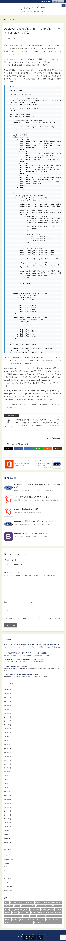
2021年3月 (7, 784)
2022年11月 (7, 744)
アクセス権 (40, 919)
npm (28, 912)
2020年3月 (7, 823)
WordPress (31, 919)
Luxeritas (51, 909)
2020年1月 (7, 830)
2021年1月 (7, 791)
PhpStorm (58, 912)
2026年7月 (7, 690)
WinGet (23, 919)
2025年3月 (7, 705)
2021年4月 (7, 780)
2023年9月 (7, 725)
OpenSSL (41, 912)
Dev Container (56, 902)
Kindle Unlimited (35, 909)
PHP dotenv (50, 912)
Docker (17, 905)
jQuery (26, 909)
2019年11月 (7, 838)
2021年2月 (7, 787)
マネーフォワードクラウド (54, 919)
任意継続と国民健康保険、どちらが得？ (16, 666)
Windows (7, 875)
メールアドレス (29, 602)
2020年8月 (7, 803)
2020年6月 (7, 811)
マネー (6, 882)
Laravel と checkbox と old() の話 (26, 509)
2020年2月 (7, 827)
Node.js (22, 912)
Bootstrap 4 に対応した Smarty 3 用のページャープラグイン (35, 521)
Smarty (33, 916)
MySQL (6, 863)
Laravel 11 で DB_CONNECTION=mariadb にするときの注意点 (23, 659)
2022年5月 (7, 760)
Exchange (47, 905)
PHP (13, 19)
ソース (21, 377)
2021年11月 (7, 768)
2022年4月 (7, 764)
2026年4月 (7, 693)
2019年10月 (7, 842)
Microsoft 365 (8, 859)
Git (12, 909)
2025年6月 (7, 697)
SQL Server (41, 916)
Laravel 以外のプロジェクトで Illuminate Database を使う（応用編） (25, 653)
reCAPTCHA (18, 916)
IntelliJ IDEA (19, 909)
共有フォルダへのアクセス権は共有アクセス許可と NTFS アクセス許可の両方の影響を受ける (33, 645)
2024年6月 (7, 713)
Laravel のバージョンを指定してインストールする (31, 497)
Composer (39, 902)
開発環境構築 (8, 890)
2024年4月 (7, 717)
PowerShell (9, 916)
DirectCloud (9, 905)
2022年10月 (7, 748)
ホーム (6, 19)
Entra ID (39, 905)
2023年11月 (7, 721)
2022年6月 (7, 756)
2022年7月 (7, 752)
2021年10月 (7, 772)
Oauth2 (34, 912)
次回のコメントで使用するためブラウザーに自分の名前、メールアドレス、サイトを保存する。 (34, 619)
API (7, 902)
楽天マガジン (39, 922)
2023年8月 (7, 729)
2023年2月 (7, 733)
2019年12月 (7, 834)
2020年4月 (7, 819)
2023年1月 (7, 736)
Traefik (8, 919)
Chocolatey (30, 902)
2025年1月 (7, 709)
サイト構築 (7, 879)
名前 (6, 602)
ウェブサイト (8, 610)
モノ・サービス (9, 886)
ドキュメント (45, 383)
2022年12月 (7, 740)
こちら (43, 426)
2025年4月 (7, 701)
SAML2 (26, 916)
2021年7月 (7, 776)
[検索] (62, 1)
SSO (48, 916)
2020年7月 (7, 807)
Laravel (44, 909)
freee (7, 909)
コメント (6, 579)
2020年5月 (7, 815)
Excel (5, 855)
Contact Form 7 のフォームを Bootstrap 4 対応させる (21, 674)
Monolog (8, 912)
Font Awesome (56, 905)
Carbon (21, 902)
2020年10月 (8, 799)
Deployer (12, 48)
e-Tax (32, 905)
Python (6, 871)
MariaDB (59, 909)
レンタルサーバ (9, 922)
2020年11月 (7, 795)
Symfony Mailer (57, 916)
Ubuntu (15, 919)
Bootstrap (14, 902)
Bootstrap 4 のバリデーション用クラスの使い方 (31, 533)
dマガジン (25, 905)
